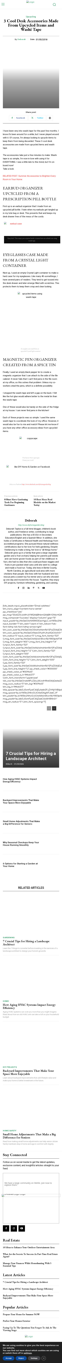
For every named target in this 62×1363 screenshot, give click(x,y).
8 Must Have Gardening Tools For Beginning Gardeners (16, 502)
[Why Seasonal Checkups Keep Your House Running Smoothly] (50, 843)
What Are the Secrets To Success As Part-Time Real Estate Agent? (30, 1255)
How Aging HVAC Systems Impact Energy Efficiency (20, 780)
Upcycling (31, 17)
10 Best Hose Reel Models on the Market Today (45, 502)
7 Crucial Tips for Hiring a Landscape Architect (31, 756)
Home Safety (9, 1131)
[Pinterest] (33, 587)
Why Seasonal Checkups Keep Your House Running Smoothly (21, 843)
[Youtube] (44, 587)
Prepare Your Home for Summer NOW (21, 1314)
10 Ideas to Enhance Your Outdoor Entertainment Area (29, 1247)
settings (28, 1353)
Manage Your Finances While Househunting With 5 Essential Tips (27, 1264)
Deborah (22, 39)
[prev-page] (49, 708)
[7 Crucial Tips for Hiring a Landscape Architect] (31, 735)
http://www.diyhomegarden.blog (31, 525)
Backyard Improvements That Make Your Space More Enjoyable (21, 801)
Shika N (9, 764)
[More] (50, 118)
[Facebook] (18, 587)
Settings (34, 1358)
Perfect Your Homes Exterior (16, 1320)
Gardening (9, 937)
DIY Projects (10, 1067)
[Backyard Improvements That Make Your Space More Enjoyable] (50, 801)
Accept (9, 1358)
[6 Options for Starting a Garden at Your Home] (50, 864)
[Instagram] (23, 587)
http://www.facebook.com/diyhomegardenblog (36, 484)
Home (6, 1001)
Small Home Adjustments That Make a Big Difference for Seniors (21, 822)
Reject (21, 1358)
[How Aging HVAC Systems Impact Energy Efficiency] (50, 780)
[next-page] (54, 708)
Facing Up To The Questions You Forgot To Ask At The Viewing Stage (29, 1329)
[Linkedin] (28, 587)
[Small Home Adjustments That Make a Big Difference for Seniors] (50, 822)
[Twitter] (38, 587)
